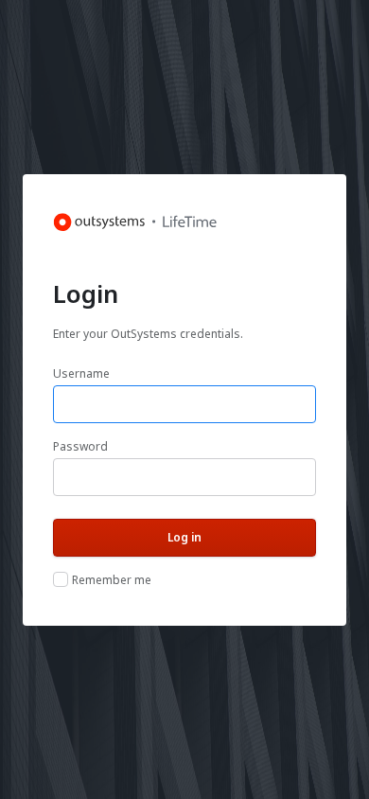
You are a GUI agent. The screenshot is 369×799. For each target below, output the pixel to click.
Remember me (111, 580)
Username (81, 373)
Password (80, 446)
